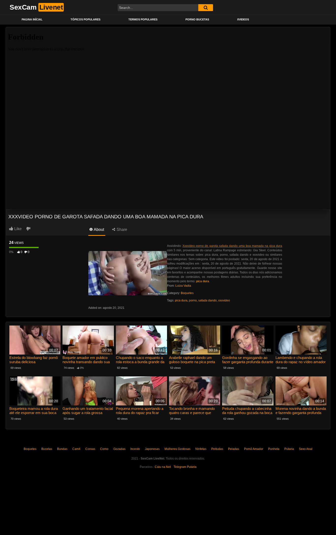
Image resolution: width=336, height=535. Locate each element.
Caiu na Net (163, 467)
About (98, 229)
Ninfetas (200, 449)
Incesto (135, 449)
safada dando (207, 300)
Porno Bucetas (197, 19)
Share (121, 229)
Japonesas (152, 449)
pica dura (181, 300)
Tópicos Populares (85, 19)
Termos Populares (142, 19)
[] (205, 7)
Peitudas (217, 449)
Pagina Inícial (32, 19)
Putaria (289, 449)
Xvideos (243, 19)
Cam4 (76, 449)
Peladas (233, 449)
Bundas (62, 449)
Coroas (90, 449)
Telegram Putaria (185, 467)
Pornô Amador (253, 449)
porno (193, 300)
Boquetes (187, 293)
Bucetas (46, 449)
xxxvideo (224, 300)
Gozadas (119, 449)
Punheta (273, 449)
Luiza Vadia (183, 285)
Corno (104, 449)
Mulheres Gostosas (177, 449)
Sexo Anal (305, 449)
